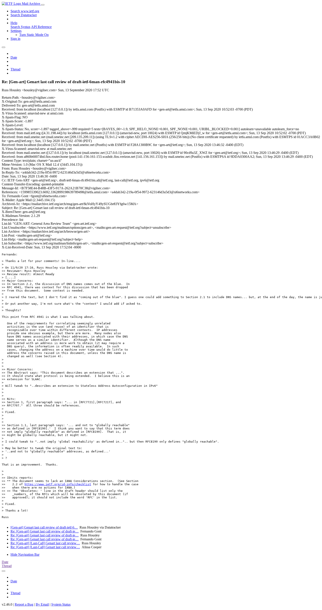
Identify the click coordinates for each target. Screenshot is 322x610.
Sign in (15, 38)
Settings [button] (16, 31)
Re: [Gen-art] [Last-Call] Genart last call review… (45, 543)
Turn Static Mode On (34, 35)
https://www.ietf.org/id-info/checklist (58, 484)
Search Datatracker (24, 15)
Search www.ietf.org (25, 11)
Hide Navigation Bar (25, 554)
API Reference (41, 27)
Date (14, 57)
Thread (15, 69)
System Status (61, 604)
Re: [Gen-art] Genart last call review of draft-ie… (45, 531)
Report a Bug (24, 604)
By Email (42, 604)
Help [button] (14, 23)
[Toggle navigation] (42, 4)
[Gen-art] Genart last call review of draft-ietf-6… (44, 527)
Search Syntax (20, 27)
